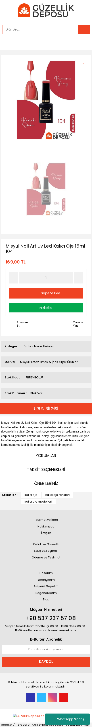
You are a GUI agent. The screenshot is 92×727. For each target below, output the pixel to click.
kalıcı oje (31, 495)
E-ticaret (24, 725)
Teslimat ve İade (46, 520)
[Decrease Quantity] (13, 277)
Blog (46, 599)
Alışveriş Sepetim (46, 586)
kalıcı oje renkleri (57, 495)
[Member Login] (6, 42)
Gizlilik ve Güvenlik (46, 544)
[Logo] (46, 10)
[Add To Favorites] (85, 61)
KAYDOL (46, 661)
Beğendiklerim (46, 593)
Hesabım (46, 573)
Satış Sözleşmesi (46, 551)
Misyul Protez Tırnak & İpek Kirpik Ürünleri (49, 362)
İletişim (46, 533)
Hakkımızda (46, 526)
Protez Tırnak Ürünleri (39, 346)
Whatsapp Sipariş (70, 719)
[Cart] (83, 42)
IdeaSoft (8, 725)
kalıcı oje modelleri (38, 501)
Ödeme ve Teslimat (46, 557)
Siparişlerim (46, 580)
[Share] (85, 69)
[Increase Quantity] (78, 277)
